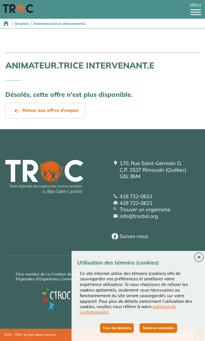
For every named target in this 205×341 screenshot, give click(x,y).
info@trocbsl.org (139, 216)
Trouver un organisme (145, 209)
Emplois (22, 23)
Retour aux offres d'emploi (50, 110)
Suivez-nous (134, 236)
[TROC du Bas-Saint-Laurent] (19, 11)
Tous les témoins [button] (117, 328)
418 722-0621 (136, 196)
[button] (199, 257)
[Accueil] (44, 191)
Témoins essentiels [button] (158, 328)
